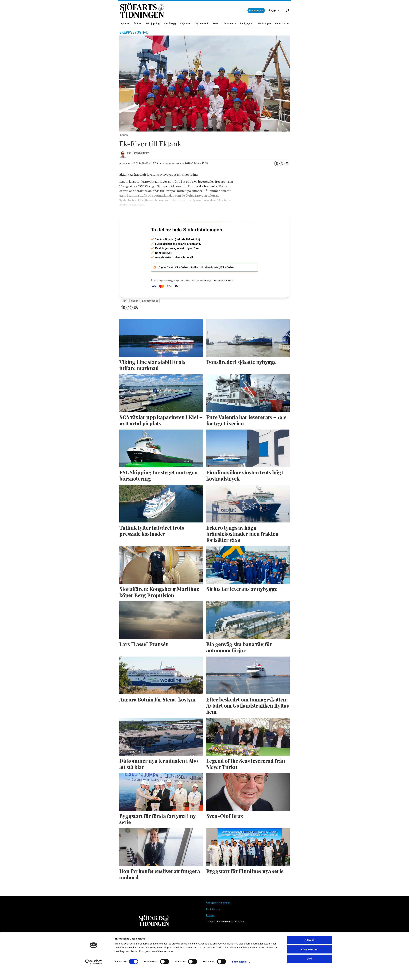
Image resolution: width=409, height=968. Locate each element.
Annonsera (230, 23)
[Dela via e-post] (287, 163)
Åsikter (138, 23)
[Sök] (287, 10)
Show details (239, 961)
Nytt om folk (201, 23)
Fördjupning (153, 23)
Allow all (309, 940)
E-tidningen (264, 23)
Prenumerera (256, 10)
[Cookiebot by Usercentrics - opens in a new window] (94, 961)
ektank (134, 314)
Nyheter (125, 23)
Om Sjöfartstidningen (218, 916)
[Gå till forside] (183, 10)
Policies (210, 929)
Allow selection (309, 949)
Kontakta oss (282, 23)
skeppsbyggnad (150, 314)
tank (125, 314)
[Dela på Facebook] (276, 163)
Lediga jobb (246, 23)
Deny (309, 958)
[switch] (164, 961)
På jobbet (185, 23)
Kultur (216, 23)
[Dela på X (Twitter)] (281, 163)
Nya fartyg (170, 23)
